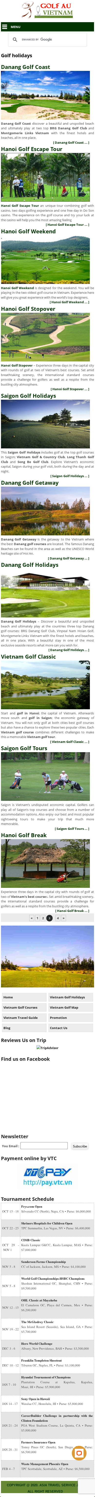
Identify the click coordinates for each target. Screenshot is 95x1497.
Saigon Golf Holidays (28, 395)
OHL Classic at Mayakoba (39, 1300)
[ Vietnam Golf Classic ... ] (69, 741)
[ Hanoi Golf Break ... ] (72, 911)
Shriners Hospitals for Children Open (46, 1223)
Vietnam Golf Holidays (67, 997)
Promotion (58, 1017)
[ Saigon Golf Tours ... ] (72, 828)
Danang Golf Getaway (30, 482)
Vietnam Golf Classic (28, 656)
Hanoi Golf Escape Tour (31, 148)
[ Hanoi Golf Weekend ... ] (69, 302)
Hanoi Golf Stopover (28, 308)
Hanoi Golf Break (24, 835)
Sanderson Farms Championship (43, 1261)
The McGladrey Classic (37, 1321)
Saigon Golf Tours (24, 748)
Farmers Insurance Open (38, 1442)
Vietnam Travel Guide (20, 1017)
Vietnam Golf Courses (20, 1007)
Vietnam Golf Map (64, 1007)
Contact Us (58, 1028)
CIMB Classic (30, 1240)
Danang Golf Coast (25, 66)
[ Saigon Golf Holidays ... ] (69, 476)
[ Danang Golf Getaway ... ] (68, 558)
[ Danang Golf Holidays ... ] (68, 650)
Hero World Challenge (36, 1343)
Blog (6, 1028)
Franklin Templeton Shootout (41, 1360)
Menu (15, 27)
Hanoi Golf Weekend (28, 231)
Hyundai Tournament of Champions (46, 1377)
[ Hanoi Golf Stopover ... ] (70, 389)
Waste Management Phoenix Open (44, 1463)
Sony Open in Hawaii (35, 1398)
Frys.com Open (31, 1206)
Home (8, 997)
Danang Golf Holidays (29, 564)
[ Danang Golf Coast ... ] (71, 142)
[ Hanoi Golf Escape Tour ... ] (67, 224)
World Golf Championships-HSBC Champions (53, 1278)
